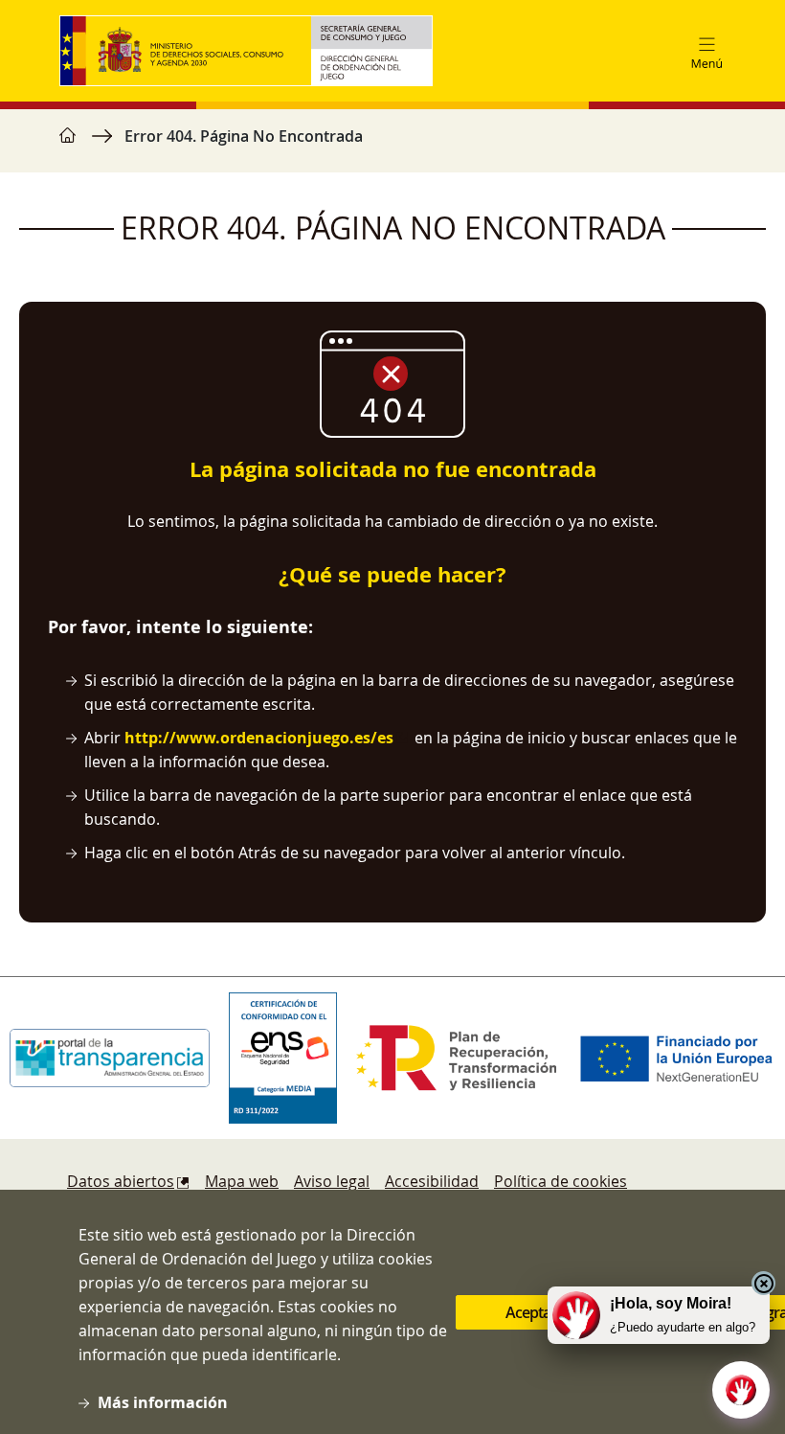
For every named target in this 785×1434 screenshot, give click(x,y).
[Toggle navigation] (706, 51)
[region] (392, 146)
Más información (163, 1402)
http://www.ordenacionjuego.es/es (258, 737)
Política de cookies (560, 1181)
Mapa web (242, 1181)
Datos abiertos (120, 1181)
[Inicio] (253, 50)
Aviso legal (332, 1181)
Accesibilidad (432, 1181)
